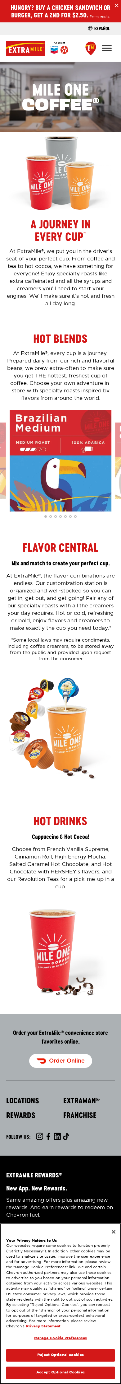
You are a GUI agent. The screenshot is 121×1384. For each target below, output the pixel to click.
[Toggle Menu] (107, 48)
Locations (22, 1100)
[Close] (113, 1232)
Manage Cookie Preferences (60, 1338)
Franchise (79, 1115)
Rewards (20, 1115)
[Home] (37, 48)
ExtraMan (81, 1100)
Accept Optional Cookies (60, 1372)
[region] (60, 1303)
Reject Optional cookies (60, 1355)
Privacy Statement (43, 1326)
